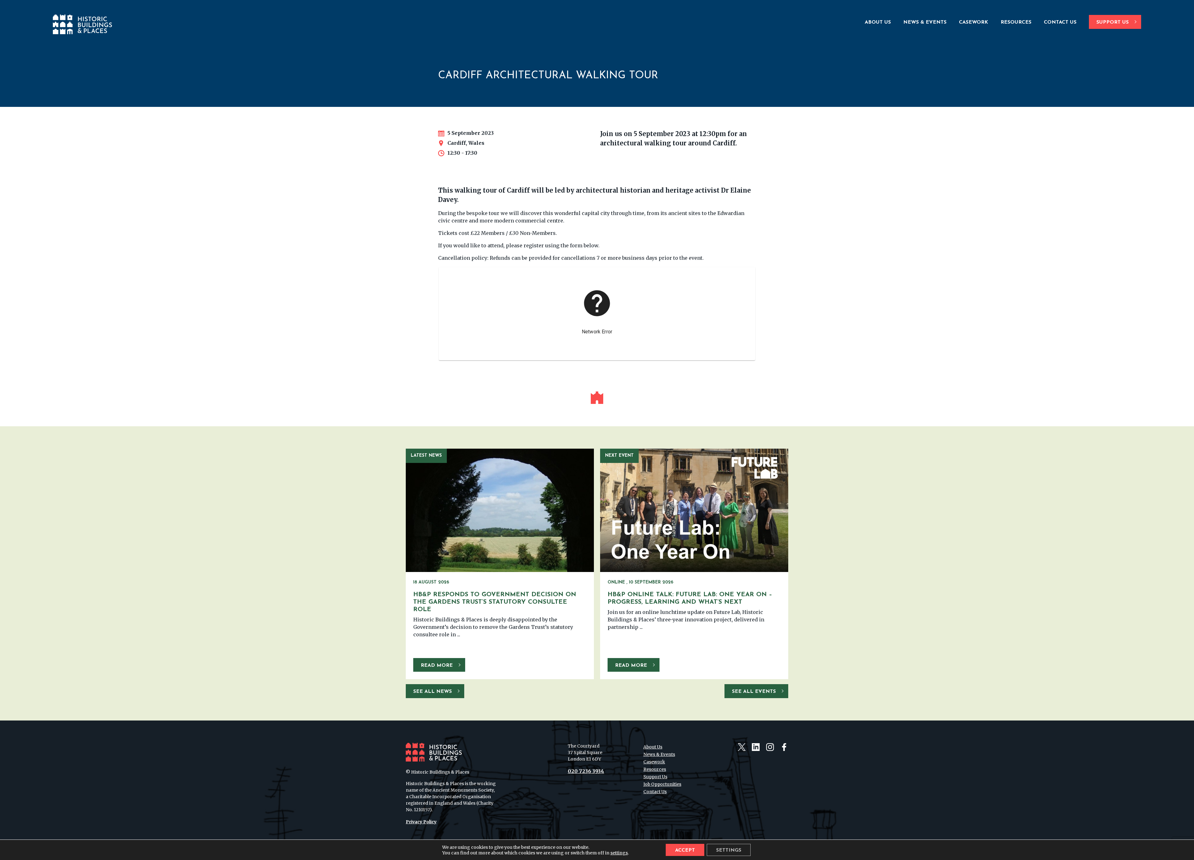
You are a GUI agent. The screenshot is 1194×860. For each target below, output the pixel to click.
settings (619, 852)
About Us (878, 22)
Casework (973, 22)
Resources (1016, 22)
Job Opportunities (662, 784)
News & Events (924, 22)
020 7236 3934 (586, 771)
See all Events (754, 691)
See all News (432, 691)
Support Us (1112, 22)
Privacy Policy (421, 822)
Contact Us (1060, 22)
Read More (437, 665)
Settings (728, 850)
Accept (685, 850)
